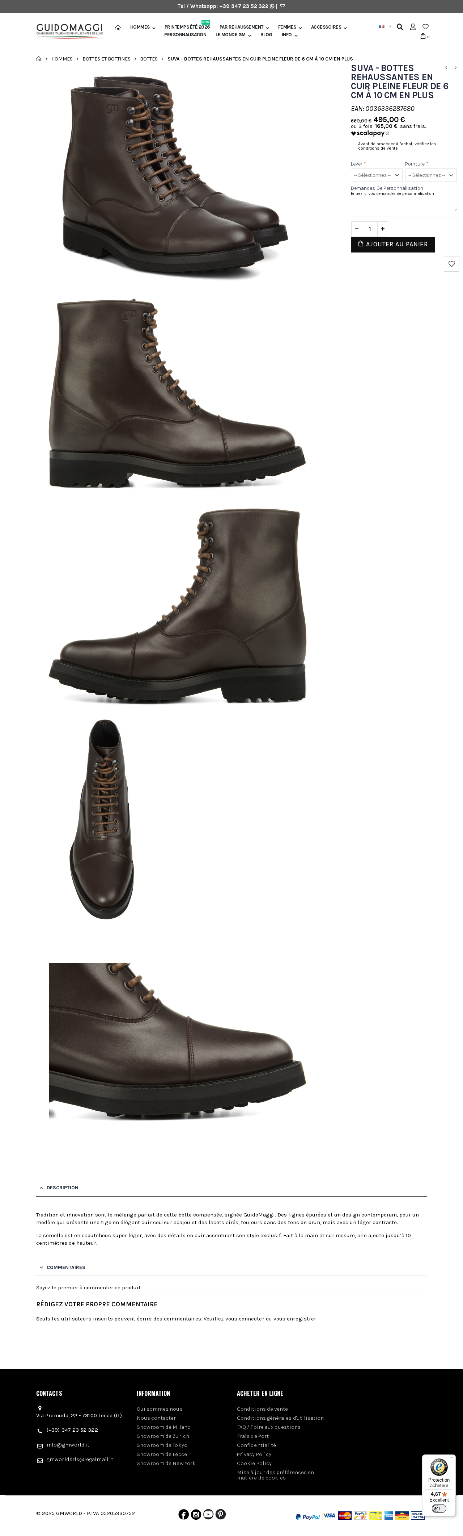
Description (62, 1188)
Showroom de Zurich (163, 1436)
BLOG (266, 34)
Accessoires (326, 27)
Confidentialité (256, 1445)
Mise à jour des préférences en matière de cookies (275, 1475)
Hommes (140, 27)
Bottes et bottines (106, 58)
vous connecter (244, 1318)
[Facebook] (183, 1516)
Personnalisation (185, 34)
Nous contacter (156, 1418)
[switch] (439, 1508)
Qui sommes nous (160, 1409)
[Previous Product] (446, 68)
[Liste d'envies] (425, 26)
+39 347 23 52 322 (244, 6)
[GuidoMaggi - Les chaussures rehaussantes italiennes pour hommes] (67, 32)
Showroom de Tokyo (162, 1445)
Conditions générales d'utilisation (280, 1418)
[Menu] (451, 1458)
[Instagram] (196, 1516)
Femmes (287, 27)
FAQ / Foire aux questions (269, 1427)
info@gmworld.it (68, 1444)
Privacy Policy (254, 1454)
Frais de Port (253, 1436)
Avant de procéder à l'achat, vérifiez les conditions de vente (397, 146)
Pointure (417, 164)
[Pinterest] (220, 1516)
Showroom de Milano (164, 1427)
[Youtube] (208, 1516)
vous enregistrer (294, 1318)
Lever (358, 164)
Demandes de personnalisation (387, 188)
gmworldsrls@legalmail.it (80, 1459)
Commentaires (66, 1267)
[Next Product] (455, 68)
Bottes (149, 58)
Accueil (39, 58)
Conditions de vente (262, 1409)
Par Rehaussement (241, 27)
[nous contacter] (282, 6)
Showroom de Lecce (162, 1454)
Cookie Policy (254, 1463)
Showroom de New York (166, 1463)
